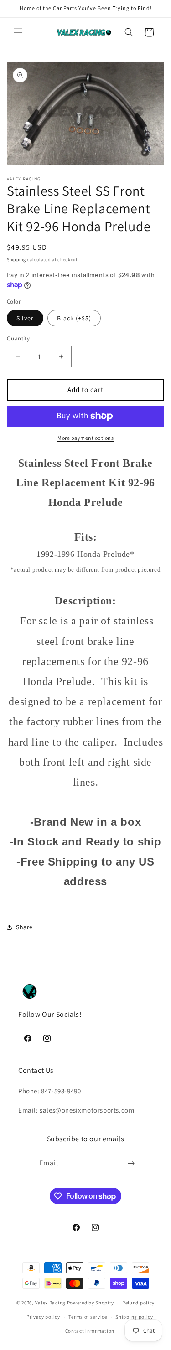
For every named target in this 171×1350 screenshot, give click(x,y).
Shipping (16, 260)
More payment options (85, 437)
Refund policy (138, 1302)
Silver (25, 318)
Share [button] (24, 927)
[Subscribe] (131, 1163)
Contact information (89, 1331)
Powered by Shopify (90, 1302)
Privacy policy (43, 1317)
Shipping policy (134, 1317)
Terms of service (87, 1317)
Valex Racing (50, 1302)
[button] (18, 32)
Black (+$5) (74, 318)
